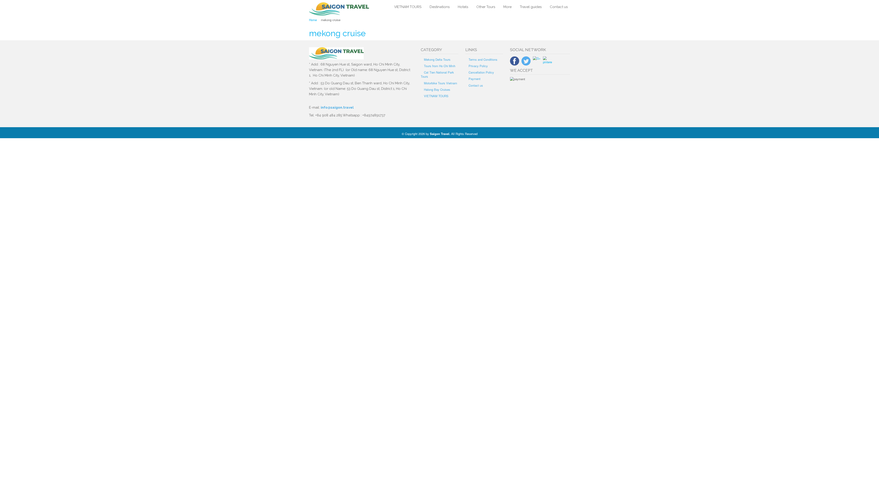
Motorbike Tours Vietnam (440, 83)
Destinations (440, 7)
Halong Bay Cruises (437, 89)
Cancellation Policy (481, 72)
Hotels (463, 7)
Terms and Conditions (483, 59)
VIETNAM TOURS (407, 7)
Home (313, 20)
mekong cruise (337, 33)
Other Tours (485, 7)
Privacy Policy (478, 66)
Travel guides (531, 7)
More (507, 7)
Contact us (559, 7)
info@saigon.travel (337, 107)
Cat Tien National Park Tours (437, 74)
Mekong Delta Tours (437, 59)
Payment (474, 79)
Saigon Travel (439, 134)
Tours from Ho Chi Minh (439, 66)
